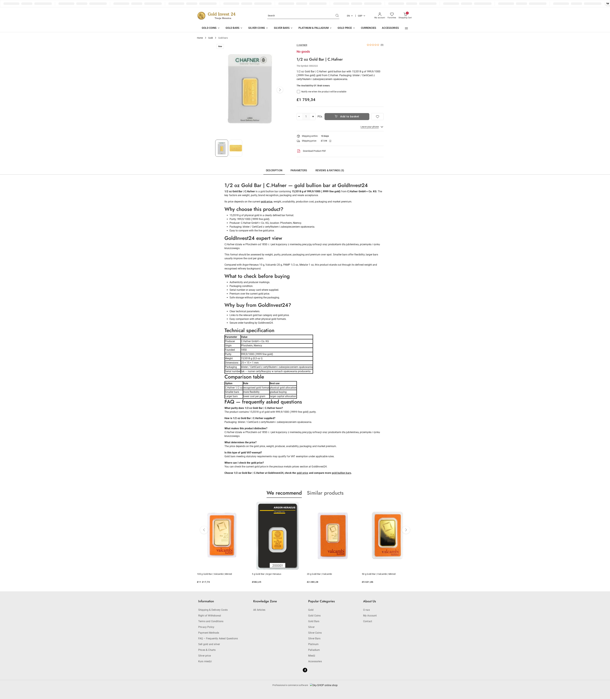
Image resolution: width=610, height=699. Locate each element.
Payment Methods (208, 632)
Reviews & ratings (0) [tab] (329, 170)
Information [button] (206, 601)
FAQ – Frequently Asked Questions (218, 638)
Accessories (315, 661)
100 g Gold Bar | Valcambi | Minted (379, 574)
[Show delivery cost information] (330, 141)
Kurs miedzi (205, 661)
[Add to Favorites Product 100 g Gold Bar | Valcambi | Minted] (409, 505)
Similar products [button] (325, 493)
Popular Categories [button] (321, 601)
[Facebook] (305, 670)
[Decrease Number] (299, 116)
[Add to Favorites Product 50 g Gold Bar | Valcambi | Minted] (354, 505)
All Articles (259, 609)
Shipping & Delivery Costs (213, 609)
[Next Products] (406, 530)
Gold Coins (314, 615)
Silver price (204, 655)
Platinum (313, 644)
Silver (311, 627)
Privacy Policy (206, 627)
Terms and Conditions (210, 621)
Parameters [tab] (299, 170)
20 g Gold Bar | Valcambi (264, 574)
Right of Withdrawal (209, 615)
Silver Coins (315, 632)
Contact (367, 621)
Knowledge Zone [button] (265, 601)
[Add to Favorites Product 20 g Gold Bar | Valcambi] (299, 505)
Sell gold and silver (209, 644)
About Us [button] (369, 601)
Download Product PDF (314, 151)
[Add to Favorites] (377, 116)
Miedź (311, 655)
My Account (370, 615)
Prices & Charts (207, 649)
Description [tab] (274, 170)
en (348, 15)
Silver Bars (314, 638)
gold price (266, 201)
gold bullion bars (341, 472)
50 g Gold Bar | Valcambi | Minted (324, 574)
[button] (406, 28)
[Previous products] (204, 530)
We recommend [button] (284, 493)
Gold (311, 609)
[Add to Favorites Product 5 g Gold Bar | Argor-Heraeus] (244, 505)
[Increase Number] (313, 116)
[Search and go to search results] (337, 15)
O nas (366, 609)
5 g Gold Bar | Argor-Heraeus (211, 574)
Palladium (314, 649)
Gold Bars (313, 621)
